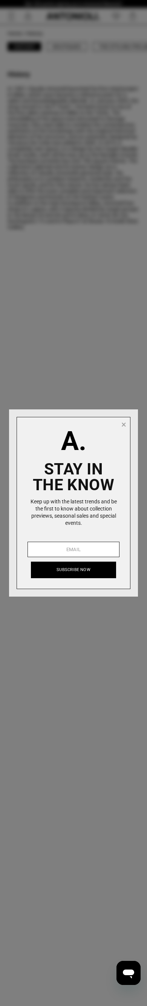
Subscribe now (73, 569)
